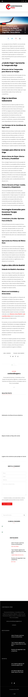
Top (14, 694)
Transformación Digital (17, 554)
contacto (14, 625)
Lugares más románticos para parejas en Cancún (14, 456)
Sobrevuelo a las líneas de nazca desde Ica (12, 415)
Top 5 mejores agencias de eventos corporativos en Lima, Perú (18, 551)
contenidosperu (14, 373)
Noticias (13, 561)
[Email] (25, 32)
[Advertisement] (14, 581)
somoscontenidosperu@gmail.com (14, 621)
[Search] (25, 1)
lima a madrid (7, 353)
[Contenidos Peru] (14, 6)
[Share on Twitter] (25, 29)
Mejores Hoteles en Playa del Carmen (11, 435)
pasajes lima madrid (18, 353)
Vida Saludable (15, 546)
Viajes (4, 23)
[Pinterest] (25, 31)
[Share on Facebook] (25, 27)
